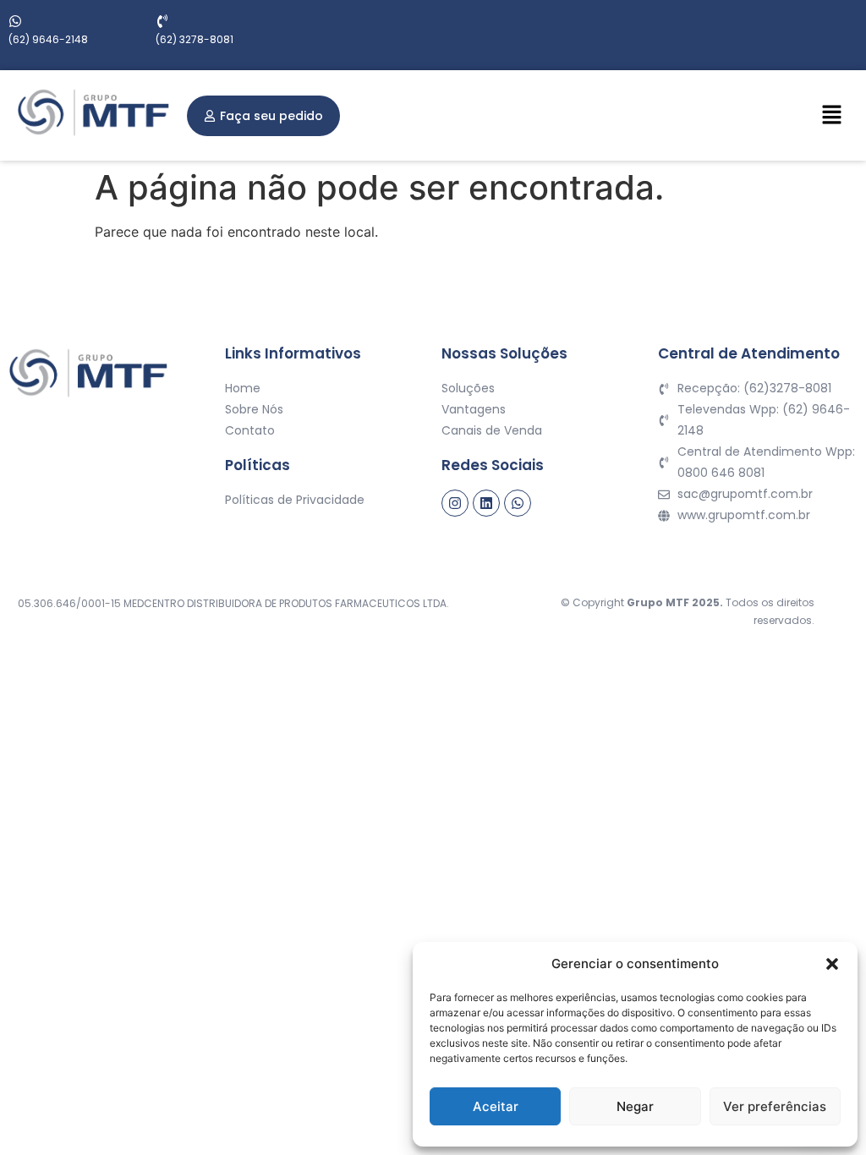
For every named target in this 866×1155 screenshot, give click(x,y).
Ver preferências (774, 1106)
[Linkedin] (486, 503)
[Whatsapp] (517, 503)
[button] (832, 963)
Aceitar (495, 1106)
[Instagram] (455, 503)
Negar (635, 1106)
